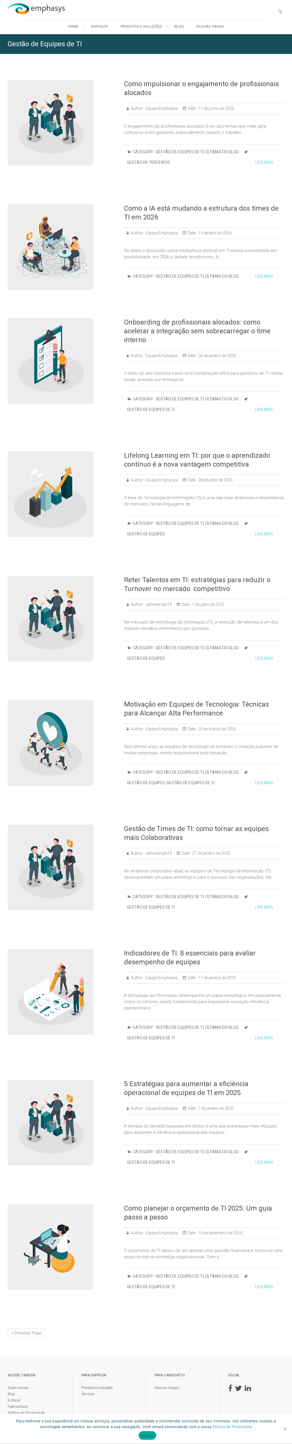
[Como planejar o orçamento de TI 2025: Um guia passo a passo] (63, 1247)
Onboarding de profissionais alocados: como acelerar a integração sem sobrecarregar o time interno (197, 331)
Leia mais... (265, 162)
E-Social (14, 1400)
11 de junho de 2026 (215, 108)
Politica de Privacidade (232, 1426)
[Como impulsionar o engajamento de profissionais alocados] (63, 123)
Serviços (99, 26)
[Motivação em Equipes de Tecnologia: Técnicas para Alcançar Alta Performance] (63, 743)
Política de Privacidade (26, 1413)
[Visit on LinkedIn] (248, 1389)
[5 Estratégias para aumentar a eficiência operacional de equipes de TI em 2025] (63, 1122)
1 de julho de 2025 (207, 604)
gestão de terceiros (148, 162)
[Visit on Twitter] (238, 1389)
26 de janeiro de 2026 (216, 355)
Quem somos (18, 1387)
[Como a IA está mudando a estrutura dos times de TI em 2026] (63, 247)
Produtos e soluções (141, 26)
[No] (285, 1429)
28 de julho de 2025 (215, 480)
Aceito (147, 1435)
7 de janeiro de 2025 (215, 1108)
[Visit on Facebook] (230, 1389)
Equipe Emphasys (161, 108)
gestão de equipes (146, 534)
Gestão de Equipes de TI (180, 152)
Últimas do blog (222, 152)
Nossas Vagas (210, 26)
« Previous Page (26, 1333)
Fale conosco (18, 1406)
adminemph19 (158, 604)
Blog (179, 26)
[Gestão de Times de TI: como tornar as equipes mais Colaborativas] (63, 867)
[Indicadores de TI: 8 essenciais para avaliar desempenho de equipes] (63, 992)
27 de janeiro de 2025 (210, 853)
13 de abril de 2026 (214, 233)
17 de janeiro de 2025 (216, 977)
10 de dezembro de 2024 (219, 1233)
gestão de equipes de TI (151, 409)
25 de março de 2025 (216, 729)
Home (73, 26)
